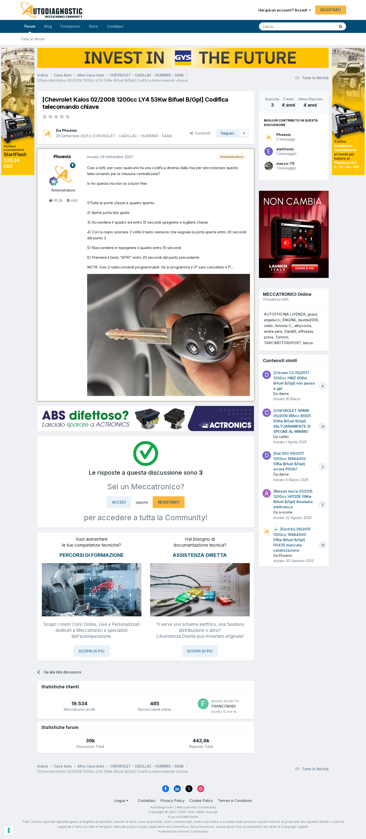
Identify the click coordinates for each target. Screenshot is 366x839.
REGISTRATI (330, 10)
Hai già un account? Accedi (283, 10)
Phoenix (283, 134)
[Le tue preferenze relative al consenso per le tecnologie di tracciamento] (8, 830)
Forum (29, 26)
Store (93, 26)
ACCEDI (119, 502)
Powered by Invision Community (183, 831)
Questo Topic (318, 26)
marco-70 (285, 163)
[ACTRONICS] (145, 418)
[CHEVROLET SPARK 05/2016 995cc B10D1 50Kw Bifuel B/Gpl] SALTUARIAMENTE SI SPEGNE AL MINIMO (292, 421)
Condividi (201, 133)
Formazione (70, 26)
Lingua (120, 800)
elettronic (285, 149)
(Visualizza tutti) (276, 299)
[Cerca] (340, 26)
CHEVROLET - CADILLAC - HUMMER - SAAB (132, 135)
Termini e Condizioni (235, 800)
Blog (48, 26)
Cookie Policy (201, 800)
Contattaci (115, 26)
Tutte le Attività (33, 39)
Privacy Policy (172, 800)
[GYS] (17, 413)
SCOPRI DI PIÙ (91, 651)
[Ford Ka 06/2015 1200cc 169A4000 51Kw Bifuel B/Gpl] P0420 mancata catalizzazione (291, 540)
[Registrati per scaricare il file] (168, 334)
